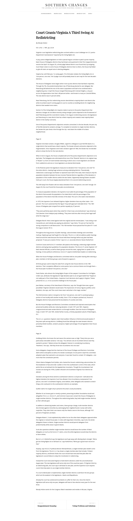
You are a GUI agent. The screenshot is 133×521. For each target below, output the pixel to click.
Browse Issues (58, 13)
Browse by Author (69, 13)
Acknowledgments (46, 13)
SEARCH (90, 13)
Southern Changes (66, 5)
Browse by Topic (81, 13)
